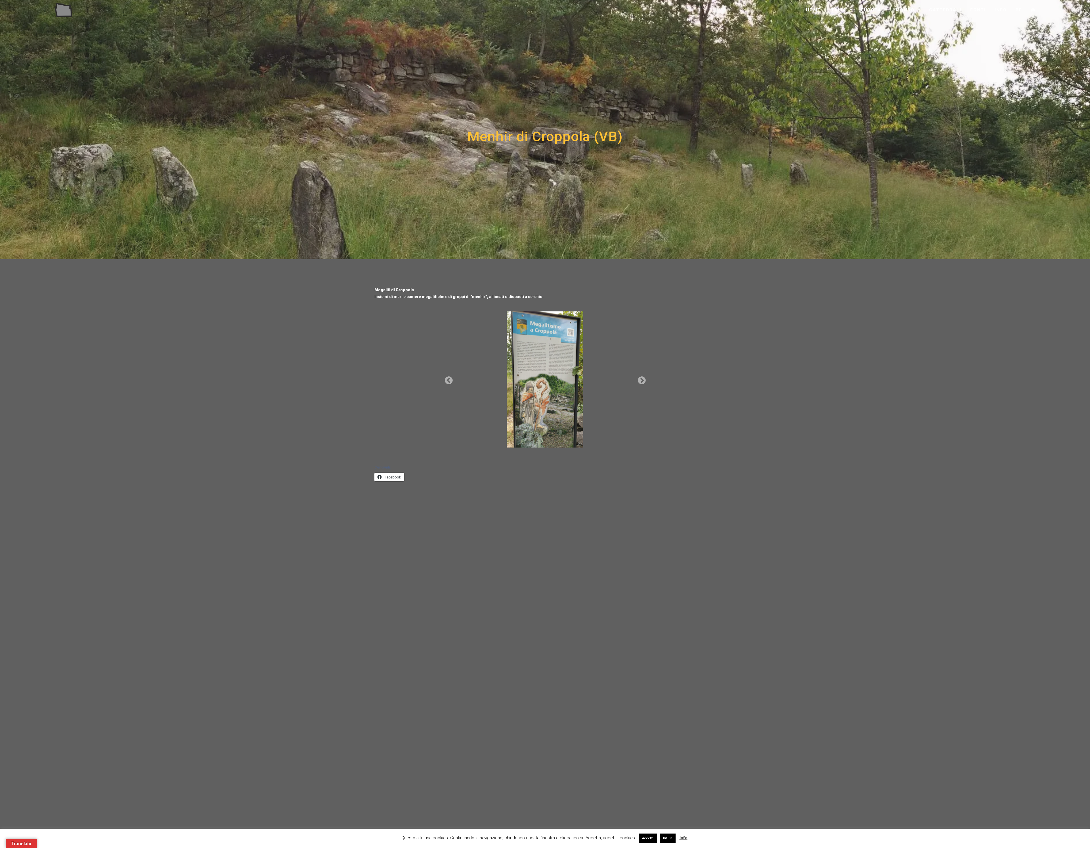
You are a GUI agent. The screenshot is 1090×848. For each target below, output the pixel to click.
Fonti (978, 9)
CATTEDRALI (945, 9)
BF (1019, 9)
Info (1001, 9)
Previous (447, 379)
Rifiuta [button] (667, 838)
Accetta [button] (647, 838)
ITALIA (837, 9)
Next (640, 379)
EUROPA (871, 9)
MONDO (905, 9)
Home (813, 9)
